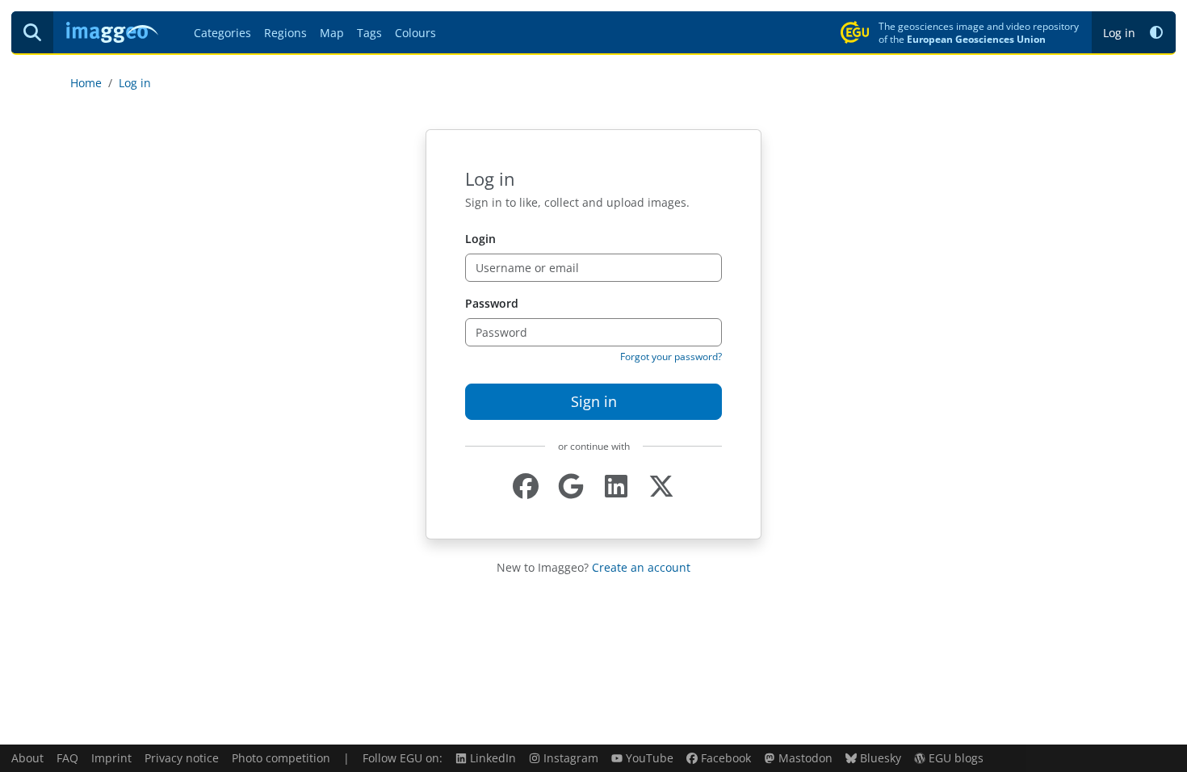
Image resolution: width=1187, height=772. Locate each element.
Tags (369, 32)
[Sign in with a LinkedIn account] (616, 486)
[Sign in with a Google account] (571, 486)
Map (332, 32)
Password (491, 303)
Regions (285, 32)
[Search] (32, 32)
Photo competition (281, 758)
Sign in (594, 401)
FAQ (67, 758)
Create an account (641, 567)
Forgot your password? (671, 356)
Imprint (111, 758)
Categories (222, 32)
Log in (1119, 32)
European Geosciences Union (976, 38)
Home (86, 82)
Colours (415, 32)
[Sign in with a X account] (661, 486)
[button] (1156, 32)
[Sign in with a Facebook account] (526, 486)
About (27, 758)
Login (480, 238)
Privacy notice (182, 758)
